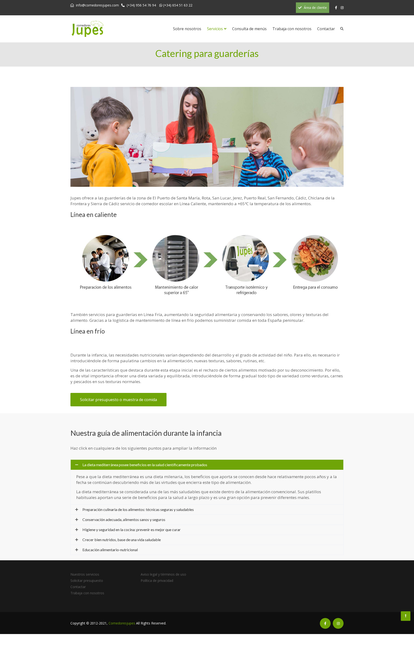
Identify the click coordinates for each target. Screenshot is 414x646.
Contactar (326, 28)
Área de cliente (315, 7)
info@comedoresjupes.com (97, 5)
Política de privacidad (157, 580)
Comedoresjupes (122, 623)
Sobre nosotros (187, 28)
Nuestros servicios (84, 574)
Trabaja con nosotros (291, 28)
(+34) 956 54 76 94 (141, 5)
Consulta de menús (249, 28)
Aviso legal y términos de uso (163, 574)
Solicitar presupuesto (86, 580)
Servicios (215, 28)
